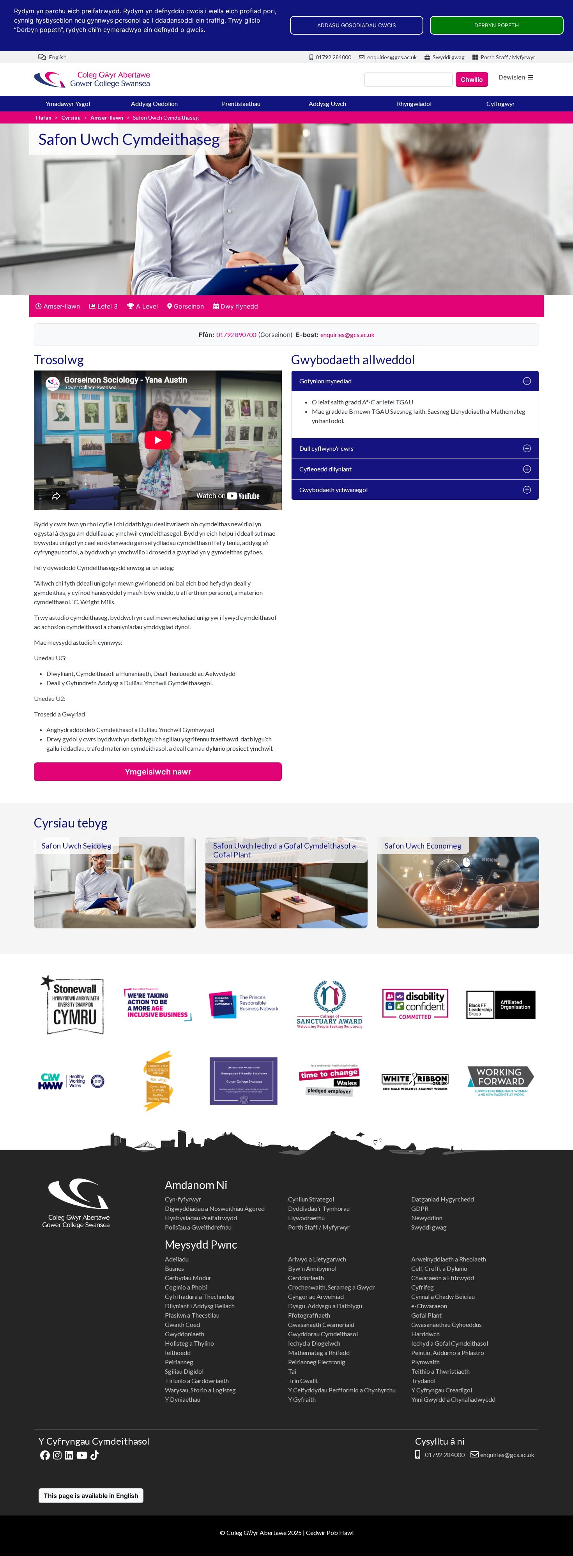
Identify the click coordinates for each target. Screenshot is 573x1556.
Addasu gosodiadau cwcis (356, 25)
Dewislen (512, 77)
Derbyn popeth (496, 25)
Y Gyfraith (302, 1399)
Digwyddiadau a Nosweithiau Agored (215, 1208)
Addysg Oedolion (154, 103)
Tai (292, 1371)
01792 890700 (236, 334)
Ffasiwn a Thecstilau (192, 1315)
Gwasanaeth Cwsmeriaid (321, 1324)
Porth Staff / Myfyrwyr (507, 57)
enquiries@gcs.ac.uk (391, 57)
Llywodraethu (306, 1217)
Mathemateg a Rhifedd (319, 1352)
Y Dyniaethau (182, 1399)
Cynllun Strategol (311, 1199)
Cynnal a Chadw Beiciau (443, 1296)
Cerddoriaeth (306, 1277)
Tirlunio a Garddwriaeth (197, 1380)
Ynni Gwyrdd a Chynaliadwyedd (453, 1399)
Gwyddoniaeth (184, 1333)
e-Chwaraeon (429, 1305)
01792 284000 (333, 57)
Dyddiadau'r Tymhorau (319, 1208)
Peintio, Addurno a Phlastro (447, 1352)
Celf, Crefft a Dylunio (439, 1268)
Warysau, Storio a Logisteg (200, 1390)
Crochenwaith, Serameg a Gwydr (331, 1287)
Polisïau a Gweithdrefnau (198, 1227)
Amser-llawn (106, 117)
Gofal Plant (426, 1315)
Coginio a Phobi (186, 1287)
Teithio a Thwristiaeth (440, 1371)
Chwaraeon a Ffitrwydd (442, 1277)
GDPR (419, 1208)
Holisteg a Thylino (189, 1343)
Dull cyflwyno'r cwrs (326, 448)
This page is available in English (91, 1496)
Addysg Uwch (327, 103)
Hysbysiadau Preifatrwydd (201, 1217)
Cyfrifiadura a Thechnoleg (200, 1296)
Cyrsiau (71, 117)
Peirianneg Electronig (316, 1361)
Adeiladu (177, 1259)
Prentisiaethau (241, 103)
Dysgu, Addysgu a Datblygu (325, 1305)
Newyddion (426, 1217)
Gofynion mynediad (325, 381)
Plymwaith (425, 1361)
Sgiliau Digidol (184, 1371)
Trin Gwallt (303, 1380)
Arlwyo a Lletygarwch (317, 1259)
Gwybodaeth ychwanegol (333, 489)
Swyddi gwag (448, 57)
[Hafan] (92, 79)
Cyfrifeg (422, 1287)
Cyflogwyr (500, 103)
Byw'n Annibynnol (312, 1268)
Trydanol (423, 1380)
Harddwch (425, 1333)
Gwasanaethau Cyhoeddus (446, 1324)
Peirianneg (179, 1361)
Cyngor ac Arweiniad (316, 1296)
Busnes (174, 1268)
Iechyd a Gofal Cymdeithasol (449, 1343)
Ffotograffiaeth (309, 1315)
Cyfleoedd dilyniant (325, 469)
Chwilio (472, 79)
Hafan (43, 117)
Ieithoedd (178, 1352)
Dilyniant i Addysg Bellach (200, 1305)
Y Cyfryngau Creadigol (441, 1390)
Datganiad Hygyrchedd (442, 1199)
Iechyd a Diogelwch (314, 1343)
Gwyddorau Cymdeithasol (323, 1333)
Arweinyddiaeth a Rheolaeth (448, 1259)
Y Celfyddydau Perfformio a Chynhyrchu (342, 1390)
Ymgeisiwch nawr (158, 771)
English (57, 57)
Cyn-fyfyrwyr (183, 1199)
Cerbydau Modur (188, 1277)
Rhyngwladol (414, 103)
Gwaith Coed (182, 1324)
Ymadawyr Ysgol (68, 103)
